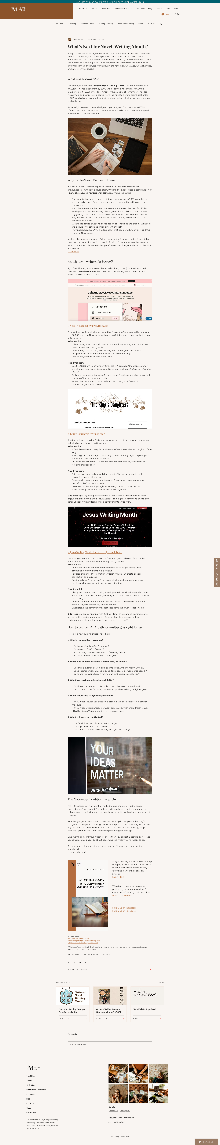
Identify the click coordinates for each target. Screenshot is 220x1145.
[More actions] (151, 39)
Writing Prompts (91, 954)
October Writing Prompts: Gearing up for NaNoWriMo (109, 1010)
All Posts (59, 24)
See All (161, 982)
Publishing (72, 24)
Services (30, 1080)
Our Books (30, 1094)
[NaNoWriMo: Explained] (147, 996)
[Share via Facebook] (69, 962)
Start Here (31, 1076)
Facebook (113, 1111)
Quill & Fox (30, 1085)
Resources (31, 1112)
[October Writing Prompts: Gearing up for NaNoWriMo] (110, 996)
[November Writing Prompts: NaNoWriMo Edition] (72, 996)
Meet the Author (87, 24)
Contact (30, 1103)
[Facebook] (175, 14)
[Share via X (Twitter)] (74, 962)
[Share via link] (85, 962)
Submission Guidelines (36, 1089)
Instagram (125, 1111)
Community (105, 954)
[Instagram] (178, 14)
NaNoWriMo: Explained (144, 1009)
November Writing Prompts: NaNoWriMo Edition (72, 1010)
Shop (28, 1108)
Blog (28, 1099)
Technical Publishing (125, 24)
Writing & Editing (106, 24)
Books (140, 24)
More (150, 24)
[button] (217, 572)
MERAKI (37, 1067)
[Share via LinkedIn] (80, 962)
